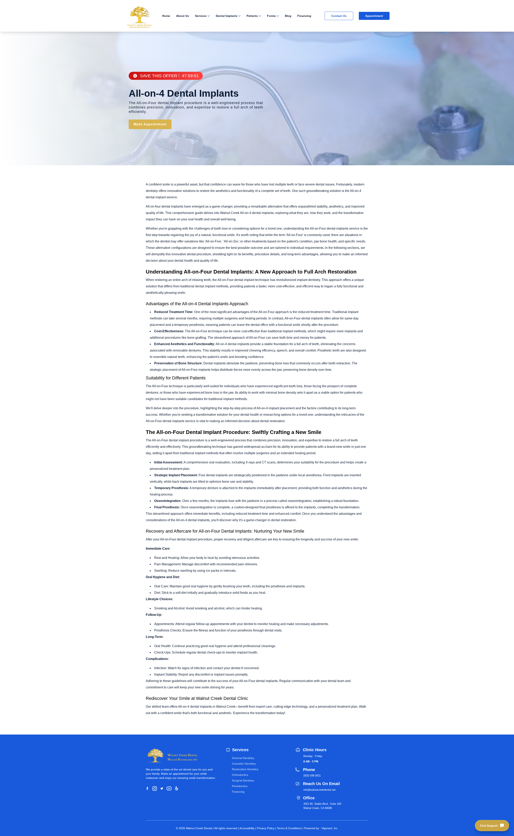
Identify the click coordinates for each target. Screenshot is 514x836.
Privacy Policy (265, 828)
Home (166, 15)
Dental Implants (226, 15)
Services (201, 15)
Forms (271, 15)
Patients (252, 15)
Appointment (374, 15)
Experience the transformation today (258, 713)
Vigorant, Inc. (329, 828)
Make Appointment (150, 124)
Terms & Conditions (289, 828)
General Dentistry (243, 758)
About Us (182, 15)
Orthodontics (240, 774)
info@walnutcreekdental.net (319, 789)
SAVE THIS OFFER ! (169, 75)
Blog (288, 15)
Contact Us (339, 15)
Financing (304, 15)
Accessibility (247, 828)
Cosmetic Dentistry (244, 763)
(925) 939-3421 (312, 775)
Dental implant (213, 363)
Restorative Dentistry (245, 769)
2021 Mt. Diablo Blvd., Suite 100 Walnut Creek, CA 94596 (322, 806)
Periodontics (240, 786)
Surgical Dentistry (243, 780)
